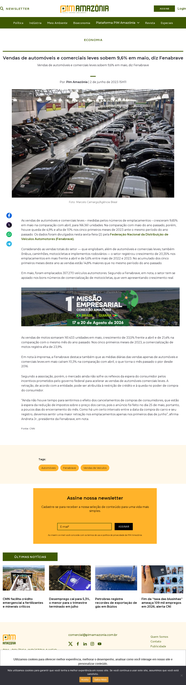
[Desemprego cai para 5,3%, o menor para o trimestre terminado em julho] (70, 590)
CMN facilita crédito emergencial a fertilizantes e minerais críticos (23, 602)
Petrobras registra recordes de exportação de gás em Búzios (116, 602)
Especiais (167, 23)
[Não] (181, 675)
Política (18, 23)
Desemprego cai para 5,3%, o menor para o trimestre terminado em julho (69, 602)
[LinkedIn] (85, 644)
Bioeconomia (81, 23)
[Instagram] (92, 644)
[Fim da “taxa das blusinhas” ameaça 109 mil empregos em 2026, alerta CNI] (162, 592)
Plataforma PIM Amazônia (115, 22)
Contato (155, 641)
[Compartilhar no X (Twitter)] (9, 225)
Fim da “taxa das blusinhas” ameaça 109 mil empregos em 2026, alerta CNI (162, 602)
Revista (150, 23)
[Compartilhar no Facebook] (9, 216)
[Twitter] (70, 644)
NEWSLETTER (17, 9)
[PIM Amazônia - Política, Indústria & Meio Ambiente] (84, 8)
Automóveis (48, 467)
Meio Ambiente (57, 23)
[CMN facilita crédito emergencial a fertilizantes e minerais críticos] (24, 590)
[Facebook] (78, 644)
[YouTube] (99, 644)
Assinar (123, 526)
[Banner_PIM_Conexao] (100, 307)
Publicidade (158, 646)
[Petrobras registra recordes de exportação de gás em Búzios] (116, 590)
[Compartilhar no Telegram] (9, 244)
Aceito (85, 679)
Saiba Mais (100, 679)
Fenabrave (69, 467)
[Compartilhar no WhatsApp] (9, 234)
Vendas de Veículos (95, 467)
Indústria (35, 23)
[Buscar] (2, 8)
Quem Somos (159, 637)
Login (182, 8)
